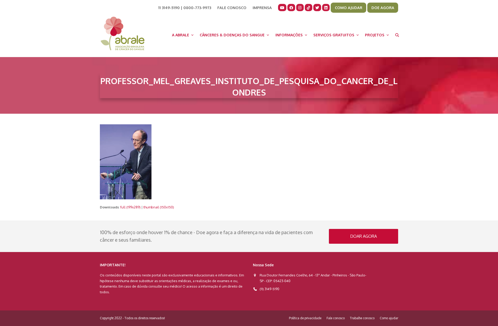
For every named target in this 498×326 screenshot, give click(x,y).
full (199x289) (130, 207)
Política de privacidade (305, 318)
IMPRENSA (262, 7)
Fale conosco (336, 318)
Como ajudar (389, 318)
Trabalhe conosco (362, 318)
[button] (397, 34)
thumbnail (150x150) (158, 207)
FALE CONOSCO (231, 7)
